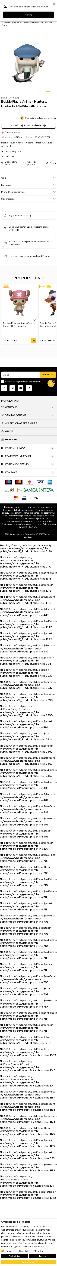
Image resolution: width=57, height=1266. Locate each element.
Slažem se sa (23, 381)
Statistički (24, 1251)
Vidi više (6, 156)
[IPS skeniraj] (36, 497)
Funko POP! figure (10, 97)
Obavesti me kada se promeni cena (40, 118)
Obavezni (9, 1251)
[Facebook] (4, 388)
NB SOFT (40, 534)
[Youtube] (20, 388)
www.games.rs (17, 534)
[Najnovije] (6, 286)
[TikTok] (29, 388)
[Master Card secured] (16, 497)
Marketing (39, 1251)
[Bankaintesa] (35, 489)
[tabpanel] (28, 63)
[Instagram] (12, 388)
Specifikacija (8, 198)
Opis (3, 177)
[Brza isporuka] (49, 287)
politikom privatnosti (29, 381)
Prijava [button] (28, 14)
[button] (10, 163)
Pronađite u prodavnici (13, 191)
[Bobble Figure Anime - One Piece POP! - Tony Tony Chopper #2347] (19, 303)
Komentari (6, 184)
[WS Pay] (8, 489)
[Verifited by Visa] (24, 497)
